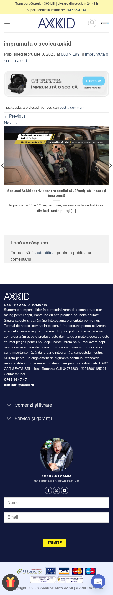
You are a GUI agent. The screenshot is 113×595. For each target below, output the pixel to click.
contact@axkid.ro (19, 385)
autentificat (45, 252)
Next (11, 123)
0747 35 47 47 (76, 10)
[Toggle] (9, 405)
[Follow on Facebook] (48, 490)
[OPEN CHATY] (98, 581)
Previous (15, 116)
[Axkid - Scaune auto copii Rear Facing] (56, 23)
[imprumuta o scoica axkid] (56, 83)
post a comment (72, 107)
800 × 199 (70, 54)
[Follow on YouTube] (64, 490)
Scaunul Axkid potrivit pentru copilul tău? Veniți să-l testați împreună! (56, 193)
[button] (7, 23)
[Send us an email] (56, 490)
